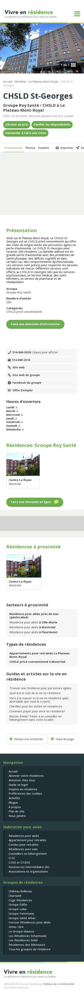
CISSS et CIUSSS (19, 862)
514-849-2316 (21, 360)
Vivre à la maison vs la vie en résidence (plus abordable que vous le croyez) (39, 699)
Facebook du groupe (27, 382)
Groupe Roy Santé (21, 105)
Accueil (7, 81)
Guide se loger (18, 785)
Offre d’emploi (22, 390)
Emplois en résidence (23, 789)
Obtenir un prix (16, 124)
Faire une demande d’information (35, 324)
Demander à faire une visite (25, 133)
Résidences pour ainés (24, 836)
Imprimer (66, 148)
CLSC (12, 858)
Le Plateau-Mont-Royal (43, 81)
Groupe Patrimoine (21, 913)
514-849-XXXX (35, 352)
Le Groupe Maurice (21, 931)
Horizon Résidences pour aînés (30, 922)
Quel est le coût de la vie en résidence (35, 693)
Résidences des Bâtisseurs (27, 945)
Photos (30, 148)
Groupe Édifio (18, 904)
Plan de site (16, 811)
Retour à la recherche (28, 739)
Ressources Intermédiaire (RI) (29, 867)
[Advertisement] (42, 183)
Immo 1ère (16, 927)
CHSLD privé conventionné (24, 312)
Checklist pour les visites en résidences (35, 706)
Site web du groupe (26, 375)
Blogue (13, 802)
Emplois (43, 148)
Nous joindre (17, 816)
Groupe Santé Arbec (22, 918)
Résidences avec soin (23, 849)
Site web (19, 367)
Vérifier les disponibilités (52, 124)
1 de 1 (65, 65)
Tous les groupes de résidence (30, 949)
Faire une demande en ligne (31, 502)
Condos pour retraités (23, 844)
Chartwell (15, 896)
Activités (14, 798)
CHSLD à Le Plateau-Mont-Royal (34, 108)
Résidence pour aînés (33, 622)
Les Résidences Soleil (23, 940)
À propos (15, 807)
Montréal (20, 81)
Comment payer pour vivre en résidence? (37, 711)
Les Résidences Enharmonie (27, 936)
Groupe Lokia (17, 909)
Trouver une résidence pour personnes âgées (40, 688)
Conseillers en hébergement (28, 853)
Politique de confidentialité (58, 984)
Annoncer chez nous (22, 780)
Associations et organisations (28, 871)
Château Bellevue (20, 891)
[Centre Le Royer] (23, 470)
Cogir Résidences (20, 900)
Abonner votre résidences (26, 776)
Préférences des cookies (25, 793)
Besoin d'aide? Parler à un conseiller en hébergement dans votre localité (35, 718)
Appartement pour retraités (27, 840)
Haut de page (65, 739)
